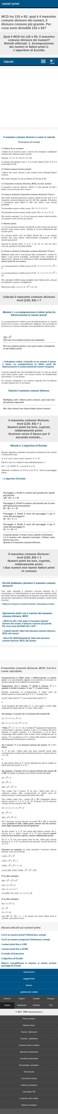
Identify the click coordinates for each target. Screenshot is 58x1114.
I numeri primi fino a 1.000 (14, 944)
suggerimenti (29, 979)
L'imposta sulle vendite (29, 1098)
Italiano (7, 1005)
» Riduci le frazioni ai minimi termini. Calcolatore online (27, 604)
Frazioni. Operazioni (29, 1032)
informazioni (29, 972)
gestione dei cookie (29, 992)
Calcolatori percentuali (29, 1058)
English (22, 999)
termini (29, 985)
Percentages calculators (29, 1065)
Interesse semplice (29, 1105)
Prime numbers (29, 1019)
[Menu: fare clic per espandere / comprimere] (44, 61)
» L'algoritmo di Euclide (13, 478)
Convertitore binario (29, 1078)
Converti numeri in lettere (29, 1045)
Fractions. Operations (29, 1039)
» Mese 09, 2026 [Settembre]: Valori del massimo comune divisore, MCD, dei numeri (26, 639)
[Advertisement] (29, 98)
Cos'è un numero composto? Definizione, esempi (25, 939)
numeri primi (10, 3)
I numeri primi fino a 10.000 (14, 949)
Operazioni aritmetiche (29, 1052)
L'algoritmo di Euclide (12, 958)
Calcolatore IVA (29, 1092)
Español (36, 999)
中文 (51, 1005)
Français (50, 999)
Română (36, 1005)
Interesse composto (29, 1085)
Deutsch (7, 999)
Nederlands (21, 1005)
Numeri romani (29, 1025)
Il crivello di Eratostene (12, 953)
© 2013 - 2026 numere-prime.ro (29, 1012)
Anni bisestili (29, 1072)
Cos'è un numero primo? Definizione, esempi (23, 935)
